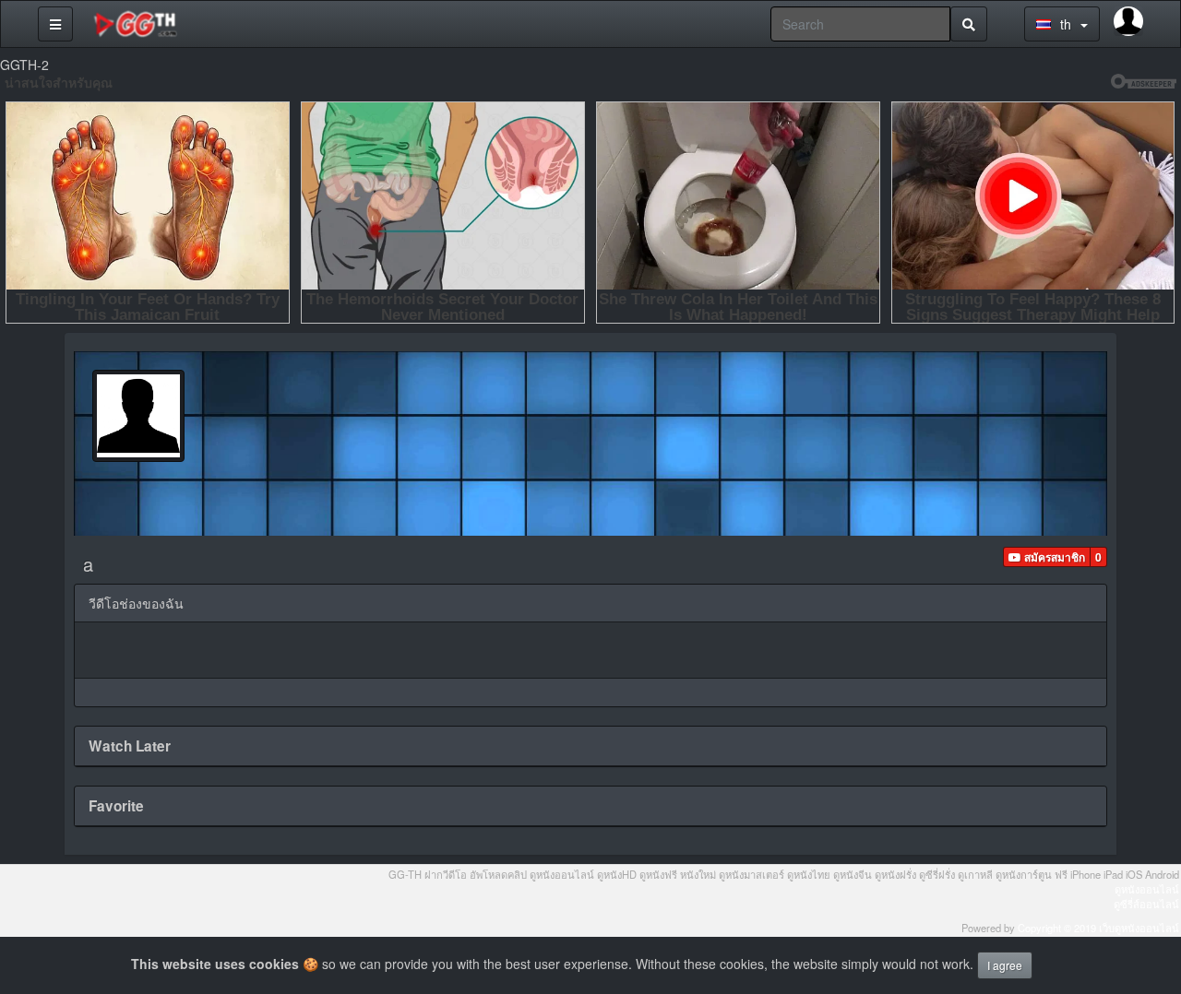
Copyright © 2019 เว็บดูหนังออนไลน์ (1098, 927)
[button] (1047, 557)
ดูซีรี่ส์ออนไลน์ (1146, 903)
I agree (1004, 965)
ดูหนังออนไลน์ (1147, 889)
